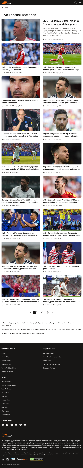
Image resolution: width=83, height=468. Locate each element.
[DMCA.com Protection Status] (36, 460)
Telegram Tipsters (49, 368)
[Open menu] (80, 2)
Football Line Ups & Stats (51, 364)
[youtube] (16, 425)
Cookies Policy (6, 364)
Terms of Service (7, 371)
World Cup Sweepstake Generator (54, 357)
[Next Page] (52, 312)
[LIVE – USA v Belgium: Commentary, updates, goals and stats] (62, 253)
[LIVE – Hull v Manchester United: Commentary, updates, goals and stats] (21, 54)
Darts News (5, 404)
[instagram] (11, 425)
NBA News (5, 392)
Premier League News (9, 385)
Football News (6, 381)
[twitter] (7, 425)
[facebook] (3, 425)
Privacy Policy (6, 360)
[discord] (25, 425)
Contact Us (5, 357)
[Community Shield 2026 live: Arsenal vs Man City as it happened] (21, 87)
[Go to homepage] (7, 2)
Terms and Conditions (9, 368)
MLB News (5, 411)
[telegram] (20, 425)
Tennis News (6, 415)
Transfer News (6, 389)
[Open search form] (75, 2)
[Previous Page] (30, 312)
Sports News (47, 360)
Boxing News (6, 400)
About (4, 353)
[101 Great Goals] (41, 435)
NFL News (5, 396)
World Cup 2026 (48, 353)
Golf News (5, 407)
